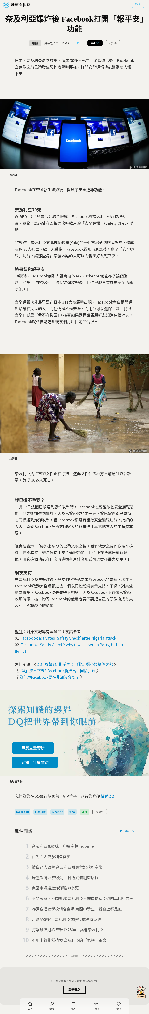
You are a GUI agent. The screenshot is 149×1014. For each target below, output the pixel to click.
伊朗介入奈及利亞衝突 (51, 856)
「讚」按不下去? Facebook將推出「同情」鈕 (57, 670)
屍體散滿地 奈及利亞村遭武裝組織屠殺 (65, 877)
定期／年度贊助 (35, 762)
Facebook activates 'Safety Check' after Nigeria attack (68, 638)
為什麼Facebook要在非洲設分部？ (49, 677)
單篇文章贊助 (33, 748)
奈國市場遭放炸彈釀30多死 (55, 888)
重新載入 (74, 989)
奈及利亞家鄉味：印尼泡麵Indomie (63, 846)
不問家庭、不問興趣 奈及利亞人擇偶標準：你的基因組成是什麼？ (82, 898)
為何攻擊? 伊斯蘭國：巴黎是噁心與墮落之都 (75, 664)
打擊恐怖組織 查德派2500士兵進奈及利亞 (67, 929)
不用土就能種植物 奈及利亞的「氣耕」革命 (69, 940)
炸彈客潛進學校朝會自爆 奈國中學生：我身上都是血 (77, 909)
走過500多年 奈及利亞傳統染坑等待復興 (66, 919)
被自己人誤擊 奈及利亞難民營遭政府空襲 (67, 867)
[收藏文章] (78, 43)
